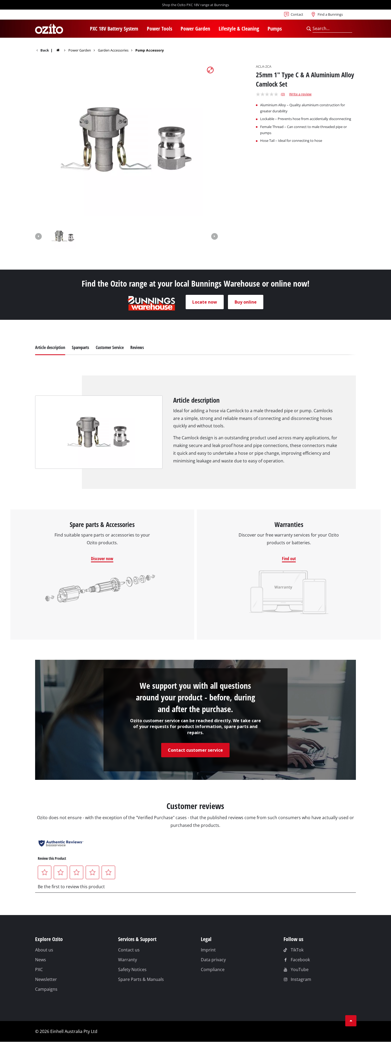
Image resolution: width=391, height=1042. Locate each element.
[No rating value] (268, 94)
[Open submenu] (141, 29)
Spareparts (80, 347)
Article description (50, 347)
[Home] (61, 50)
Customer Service (110, 347)
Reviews (137, 347)
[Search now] (309, 29)
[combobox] (332, 29)
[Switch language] (52, 16)
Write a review (300, 94)
